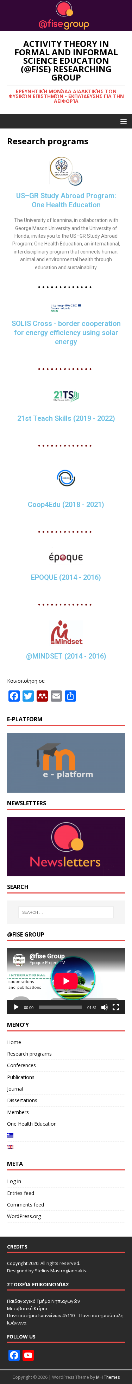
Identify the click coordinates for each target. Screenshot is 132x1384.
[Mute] (104, 1007)
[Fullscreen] (115, 1007)
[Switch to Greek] (66, 1135)
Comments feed (25, 1204)
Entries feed (20, 1193)
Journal (15, 1088)
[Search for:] (66, 912)
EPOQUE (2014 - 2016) (66, 577)
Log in (14, 1181)
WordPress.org (24, 1216)
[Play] (16, 1007)
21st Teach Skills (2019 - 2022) (66, 418)
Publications (20, 1077)
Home (14, 1042)
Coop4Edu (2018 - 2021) (66, 504)
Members (18, 1112)
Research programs (29, 1053)
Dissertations (22, 1100)
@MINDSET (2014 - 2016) (66, 656)
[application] (66, 981)
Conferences (21, 1065)
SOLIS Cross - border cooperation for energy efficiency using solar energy (66, 332)
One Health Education (32, 1123)
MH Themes (108, 1377)
